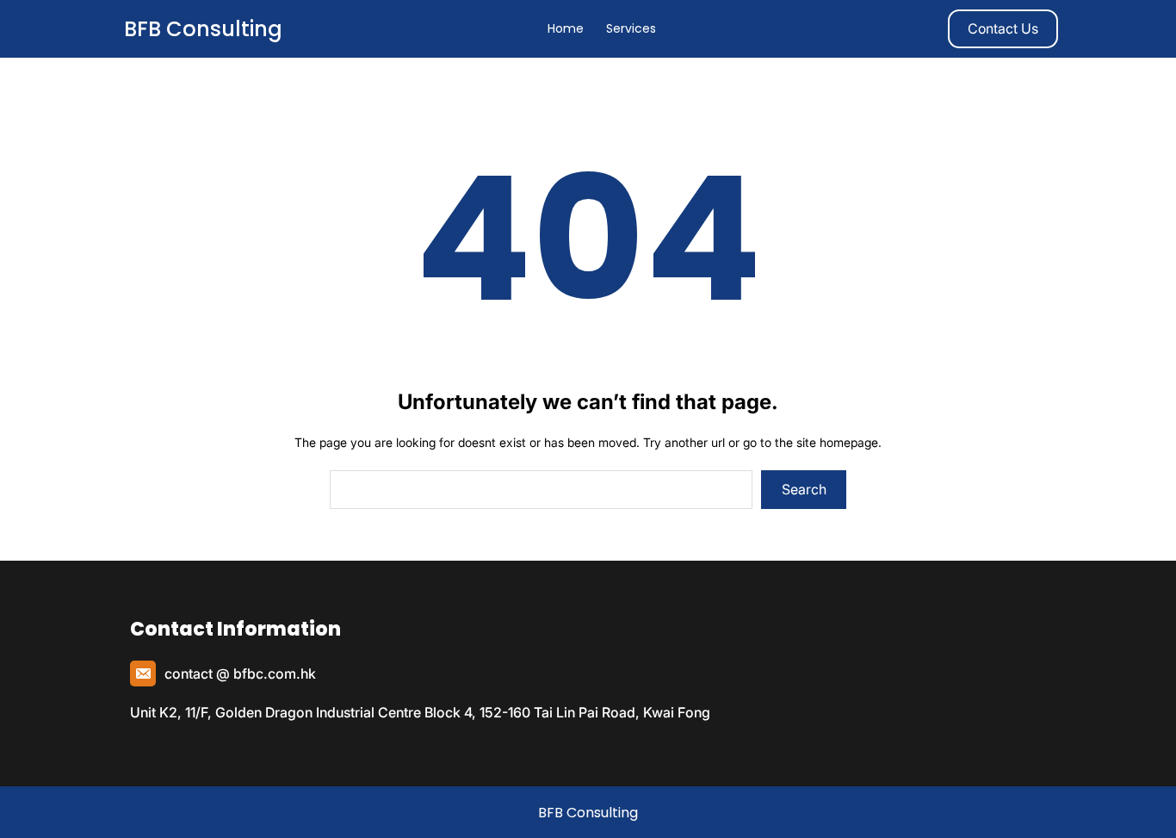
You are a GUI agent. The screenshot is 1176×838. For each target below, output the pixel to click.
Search (804, 489)
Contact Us (1003, 28)
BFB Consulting (203, 29)
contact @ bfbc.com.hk (240, 673)
